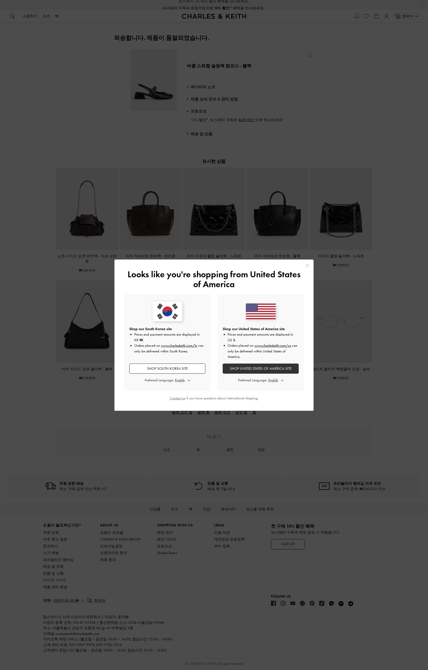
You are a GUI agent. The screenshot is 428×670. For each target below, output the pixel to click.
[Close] (307, 265)
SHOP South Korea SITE (167, 368)
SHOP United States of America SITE (261, 368)
